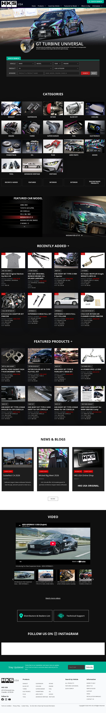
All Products (69, 683)
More (53, 499)
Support (89, 691)
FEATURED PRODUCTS (51, 341)
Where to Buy (91, 683)
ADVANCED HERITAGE (42, 697)
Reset (94, 73)
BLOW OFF (26, 686)
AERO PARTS (39, 694)
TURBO (25, 689)
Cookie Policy (25, 706)
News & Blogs (91, 688)
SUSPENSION (39, 683)
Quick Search (69, 688)
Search (85, 73)
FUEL (50, 689)
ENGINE (51, 686)
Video (88, 694)
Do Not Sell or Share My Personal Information (42, 706)
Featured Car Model (71, 686)
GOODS (51, 694)
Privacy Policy (16, 706)
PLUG (24, 694)
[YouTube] (10, 699)
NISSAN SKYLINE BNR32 (72, 235)
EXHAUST (25, 683)
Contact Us (90, 699)
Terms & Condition (6, 706)
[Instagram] (6, 699)
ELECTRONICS (26, 691)
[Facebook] (3, 699)
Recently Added (51, 246)
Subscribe (89, 667)
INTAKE (51, 683)
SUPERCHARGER (40, 689)
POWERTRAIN (39, 691)
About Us (90, 686)
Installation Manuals (94, 696)
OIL (50, 691)
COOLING (38, 686)
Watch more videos (53, 598)
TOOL (24, 697)
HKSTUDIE (52, 697)
